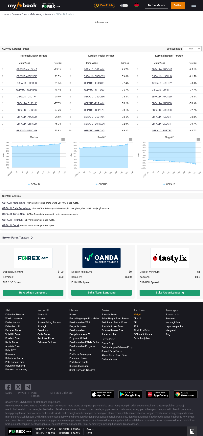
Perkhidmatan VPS (79, 322)
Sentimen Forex (45, 338)
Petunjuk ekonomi (15, 365)
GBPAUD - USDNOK (94, 116)
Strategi (41, 326)
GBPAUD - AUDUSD (162, 103)
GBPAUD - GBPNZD (94, 110)
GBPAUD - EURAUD (27, 110)
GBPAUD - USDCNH (26, 130)
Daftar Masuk (156, 5)
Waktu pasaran (13, 318)
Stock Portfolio (141, 330)
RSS (136, 326)
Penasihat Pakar (78, 358)
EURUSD (39, 429)
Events (90, 429)
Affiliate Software (143, 334)
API (135, 322)
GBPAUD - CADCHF (162, 123)
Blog (168, 334)
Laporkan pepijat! (175, 326)
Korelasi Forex (13, 338)
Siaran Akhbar (109, 334)
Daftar (178, 5)
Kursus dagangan (79, 366)
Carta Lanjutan (142, 338)
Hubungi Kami (173, 322)
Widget (137, 314)
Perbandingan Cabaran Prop (117, 347)
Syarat (9, 392)
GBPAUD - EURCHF (27, 103)
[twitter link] (18, 386)
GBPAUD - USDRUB (27, 83)
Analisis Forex (12, 346)
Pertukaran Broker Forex (114, 322)
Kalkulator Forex (14, 358)
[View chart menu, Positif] (130, 139)
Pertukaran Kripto (78, 362)
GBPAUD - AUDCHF (26, 69)
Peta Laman (35, 394)
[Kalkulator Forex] (192, 431)
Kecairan (10, 354)
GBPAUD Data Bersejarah (16, 208)
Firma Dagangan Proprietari (84, 318)
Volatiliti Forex (13, 334)
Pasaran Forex (13, 330)
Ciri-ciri (137, 318)
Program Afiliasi (78, 338)
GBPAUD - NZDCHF (162, 116)
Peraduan (42, 330)
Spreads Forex (109, 314)
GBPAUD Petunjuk (12, 219)
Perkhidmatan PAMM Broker (84, 342)
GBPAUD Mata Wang (13, 202)
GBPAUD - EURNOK (94, 103)
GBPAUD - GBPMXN (26, 90)
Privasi (22, 392)
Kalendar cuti (12, 326)
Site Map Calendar (61, 392)
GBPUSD (64, 429)
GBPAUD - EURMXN (94, 123)
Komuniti (42, 314)
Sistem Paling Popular (49, 322)
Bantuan (170, 318)
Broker (72, 314)
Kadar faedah (12, 322)
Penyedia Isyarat (78, 326)
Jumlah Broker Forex (113, 326)
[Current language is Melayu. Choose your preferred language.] (136, 5)
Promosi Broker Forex (113, 330)
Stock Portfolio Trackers (82, 370)
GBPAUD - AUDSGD (27, 116)
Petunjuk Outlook (46, 342)
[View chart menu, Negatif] (198, 139)
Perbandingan (109, 359)
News (89, 432)
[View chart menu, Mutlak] (63, 139)
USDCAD (64, 433)
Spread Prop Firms (112, 351)
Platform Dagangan (80, 354)
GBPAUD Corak (10, 225)
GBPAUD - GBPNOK (26, 76)
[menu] (194, 5)
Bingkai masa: (174, 48)
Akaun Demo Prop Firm (114, 355)
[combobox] (192, 48)
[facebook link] (8, 386)
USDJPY (39, 433)
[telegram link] (28, 386)
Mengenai (171, 330)
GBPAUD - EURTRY (161, 130)
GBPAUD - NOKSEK (162, 110)
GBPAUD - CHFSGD (27, 123)
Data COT (10, 350)
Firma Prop (108, 343)
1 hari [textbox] (190, 48)
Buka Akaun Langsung (33, 292)
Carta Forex (43, 334)
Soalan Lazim (173, 314)
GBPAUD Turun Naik (13, 214)
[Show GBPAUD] (34, 184)
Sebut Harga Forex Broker (115, 318)
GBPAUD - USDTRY (26, 96)
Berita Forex (11, 342)
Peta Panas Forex (14, 362)
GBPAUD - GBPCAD (94, 130)
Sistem (41, 318)
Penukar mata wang (16, 369)
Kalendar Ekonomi (15, 314)
